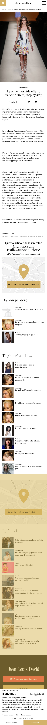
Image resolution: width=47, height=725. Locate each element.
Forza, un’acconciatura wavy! (26, 415)
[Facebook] (22, 102)
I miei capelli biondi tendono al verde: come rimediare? (27, 617)
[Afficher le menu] (44, 3)
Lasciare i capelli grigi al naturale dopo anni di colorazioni (28, 553)
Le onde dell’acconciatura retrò (27, 390)
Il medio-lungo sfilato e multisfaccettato (24, 366)
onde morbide (24, 114)
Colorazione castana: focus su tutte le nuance (29, 541)
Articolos (10, 9)
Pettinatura (5, 236)
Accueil (4, 9)
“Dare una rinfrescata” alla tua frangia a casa (27, 442)
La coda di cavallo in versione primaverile (27, 378)
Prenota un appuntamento (25, 679)
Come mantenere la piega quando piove (28, 467)
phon (40, 141)
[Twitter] (36, 102)
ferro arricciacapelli (10, 198)
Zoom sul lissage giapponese (26, 335)
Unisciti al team (23, 688)
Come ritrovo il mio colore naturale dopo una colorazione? (29, 604)
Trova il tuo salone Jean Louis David (23, 284)
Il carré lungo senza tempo (26, 428)
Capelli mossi (23, 236)
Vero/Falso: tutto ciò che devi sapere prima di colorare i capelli (28, 591)
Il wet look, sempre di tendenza (28, 403)
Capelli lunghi (14, 236)
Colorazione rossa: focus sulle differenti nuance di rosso (27, 642)
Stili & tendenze (32, 236)
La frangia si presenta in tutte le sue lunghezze (29, 323)
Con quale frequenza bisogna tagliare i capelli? (27, 579)
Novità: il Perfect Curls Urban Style (29, 309)
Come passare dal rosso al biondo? (29, 628)
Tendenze (40, 236)
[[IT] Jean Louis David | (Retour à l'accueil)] (24, 3)
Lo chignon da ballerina (24, 453)
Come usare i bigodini (24, 565)
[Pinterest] (29, 102)
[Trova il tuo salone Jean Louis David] (3, 3)
